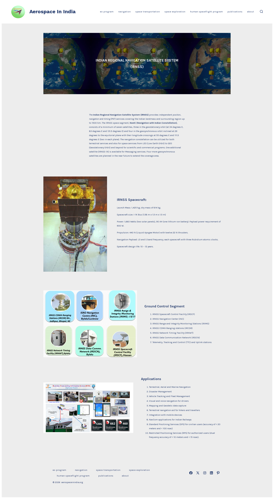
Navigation (124, 11)
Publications (234, 11)
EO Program (107, 11)
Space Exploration (175, 11)
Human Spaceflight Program (206, 11)
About (250, 11)
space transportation (147, 11)
